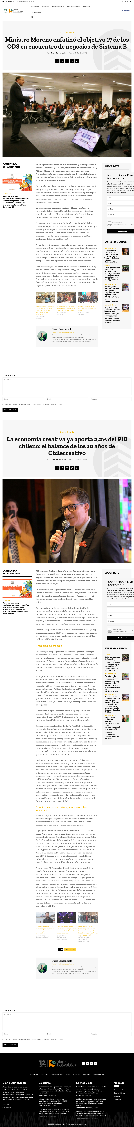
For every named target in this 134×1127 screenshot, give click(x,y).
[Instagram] (125, 1)
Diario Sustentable (58, 53)
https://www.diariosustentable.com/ (63, 332)
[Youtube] (130, 1)
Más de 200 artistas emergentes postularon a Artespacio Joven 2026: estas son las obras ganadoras (53, 1101)
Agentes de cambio (82, 1108)
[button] (32, 17)
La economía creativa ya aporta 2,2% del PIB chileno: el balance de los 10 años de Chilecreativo (111, 256)
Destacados (7, 193)
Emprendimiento (110, 248)
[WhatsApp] (72, 61)
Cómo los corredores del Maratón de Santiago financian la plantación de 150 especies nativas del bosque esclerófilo (91, 1113)
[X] (127, 1)
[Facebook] (122, 1)
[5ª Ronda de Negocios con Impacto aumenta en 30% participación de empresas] (66, 297)
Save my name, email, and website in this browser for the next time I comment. (34, 404)
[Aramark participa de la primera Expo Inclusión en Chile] (88, 297)
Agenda (107, 265)
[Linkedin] (77, 61)
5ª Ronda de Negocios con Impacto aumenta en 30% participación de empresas (66, 308)
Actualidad (70, 32)
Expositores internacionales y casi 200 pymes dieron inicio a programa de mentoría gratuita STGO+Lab (45, 310)
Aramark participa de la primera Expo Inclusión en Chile (87, 308)
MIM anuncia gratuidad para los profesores (33, 359)
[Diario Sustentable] (43, 336)
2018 (60, 32)
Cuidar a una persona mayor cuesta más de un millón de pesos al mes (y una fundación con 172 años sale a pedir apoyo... (91, 1102)
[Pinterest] (67, 61)
